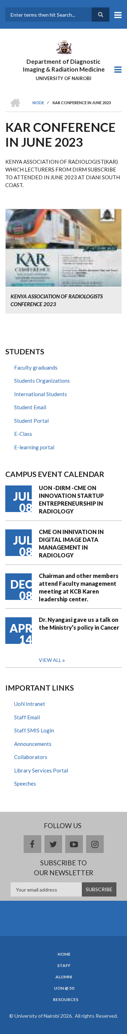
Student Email (30, 407)
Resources (65, 1000)
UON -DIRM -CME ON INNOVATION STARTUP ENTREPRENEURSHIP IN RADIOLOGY (71, 499)
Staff (64, 965)
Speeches (25, 783)
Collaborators (30, 757)
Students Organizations (42, 380)
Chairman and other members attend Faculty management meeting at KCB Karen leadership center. (79, 587)
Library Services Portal (41, 770)
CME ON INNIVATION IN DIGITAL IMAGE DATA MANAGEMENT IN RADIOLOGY (71, 543)
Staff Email (27, 717)
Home (64, 954)
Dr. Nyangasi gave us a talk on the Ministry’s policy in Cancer (79, 623)
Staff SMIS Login (34, 730)
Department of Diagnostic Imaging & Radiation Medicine (64, 65)
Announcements (33, 744)
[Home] (63, 46)
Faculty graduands (36, 367)
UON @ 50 (64, 988)
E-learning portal (34, 447)
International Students (40, 394)
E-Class (23, 434)
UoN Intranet (29, 704)
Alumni (63, 977)
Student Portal (31, 420)
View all (50, 660)
